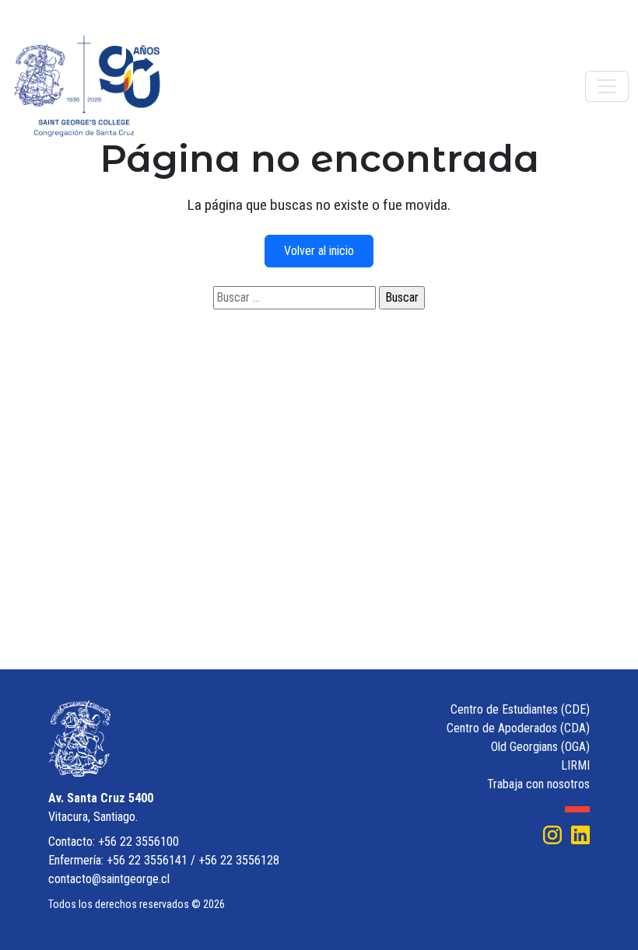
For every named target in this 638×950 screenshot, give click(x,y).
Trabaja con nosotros (538, 784)
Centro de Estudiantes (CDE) (520, 709)
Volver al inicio (319, 250)
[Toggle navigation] (607, 86)
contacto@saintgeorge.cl (109, 878)
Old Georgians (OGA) (540, 746)
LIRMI (575, 765)
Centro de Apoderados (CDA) (518, 728)
